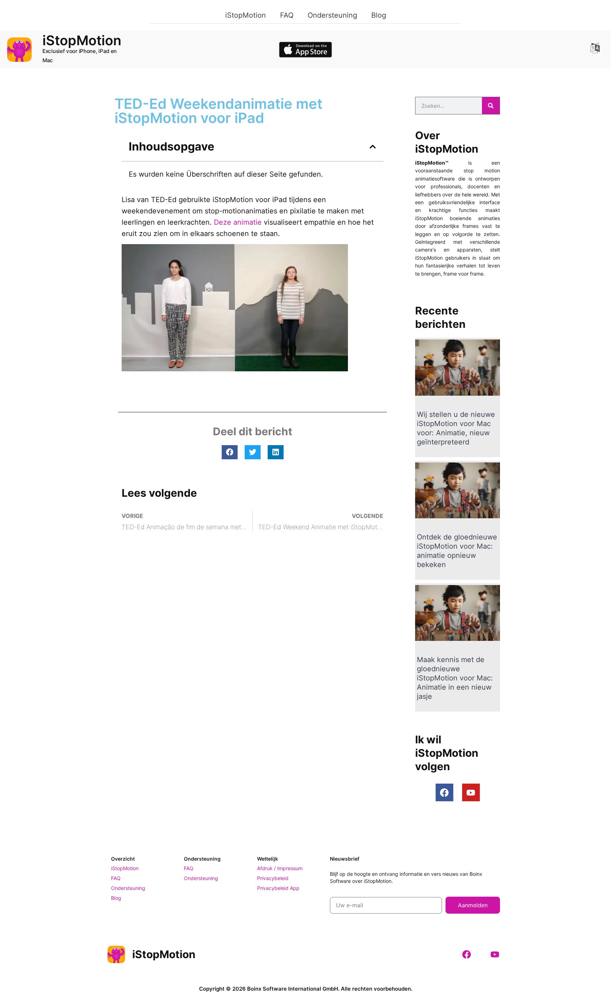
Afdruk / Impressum (280, 868)
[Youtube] (471, 792)
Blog (378, 15)
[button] (372, 146)
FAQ (286, 15)
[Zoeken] (491, 105)
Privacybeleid (273, 878)
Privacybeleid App (278, 888)
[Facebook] (444, 792)
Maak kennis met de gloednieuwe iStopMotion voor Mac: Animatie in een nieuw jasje (455, 678)
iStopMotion (245, 15)
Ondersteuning (332, 15)
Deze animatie (238, 222)
